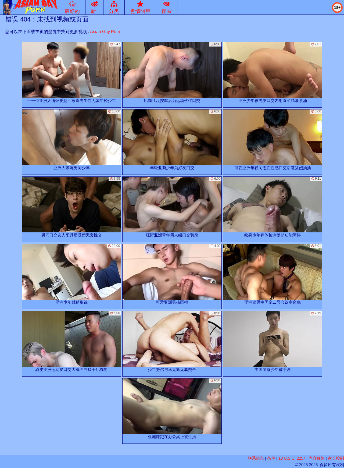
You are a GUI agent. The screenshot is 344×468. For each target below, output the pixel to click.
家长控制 (336, 458)
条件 (271, 458)
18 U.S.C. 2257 (291, 458)
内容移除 (317, 458)
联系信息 (256, 458)
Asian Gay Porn (105, 31)
